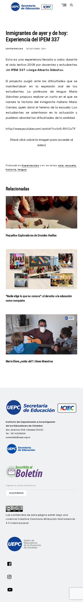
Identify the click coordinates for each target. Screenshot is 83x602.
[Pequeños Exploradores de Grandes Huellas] (41, 212)
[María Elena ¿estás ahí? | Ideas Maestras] (41, 334)
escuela (70, 165)
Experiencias (14, 48)
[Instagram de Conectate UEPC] (9, 576)
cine (61, 165)
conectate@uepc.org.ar (18, 437)
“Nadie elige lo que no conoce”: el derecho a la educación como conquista (39, 298)
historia (11, 169)
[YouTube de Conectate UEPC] (10, 589)
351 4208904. (18, 433)
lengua (22, 169)
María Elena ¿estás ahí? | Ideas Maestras (29, 361)
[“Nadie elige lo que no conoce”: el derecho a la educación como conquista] (41, 269)
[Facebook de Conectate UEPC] (9, 563)
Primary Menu (65, 5)
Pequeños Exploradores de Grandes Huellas (31, 235)
